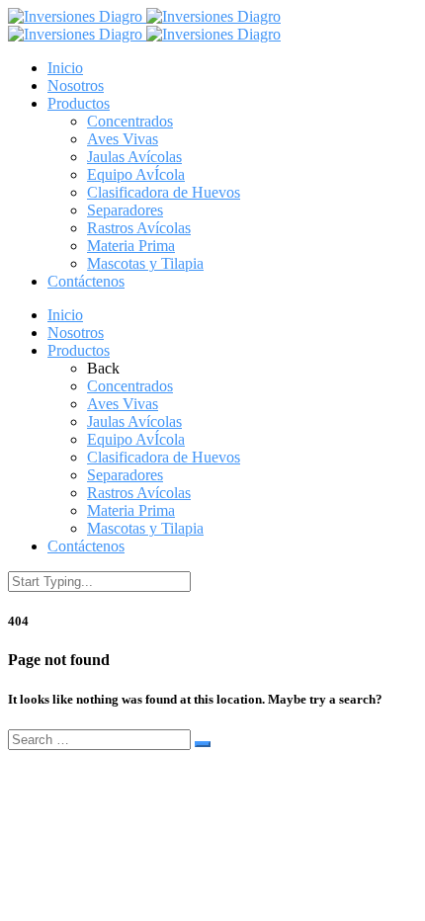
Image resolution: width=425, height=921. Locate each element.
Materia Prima (131, 245)
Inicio (65, 67)
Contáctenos (86, 281)
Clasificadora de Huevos (163, 192)
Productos (78, 103)
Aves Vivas (122, 138)
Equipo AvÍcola (136, 174)
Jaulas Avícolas (134, 156)
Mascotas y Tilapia (145, 263)
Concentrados (130, 121)
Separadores (125, 210)
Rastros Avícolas (139, 227)
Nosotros (75, 85)
